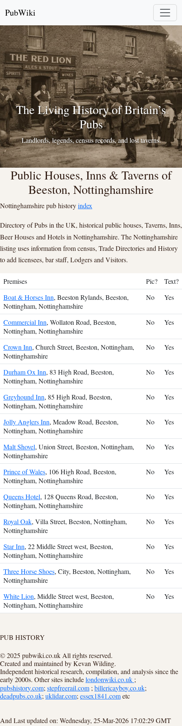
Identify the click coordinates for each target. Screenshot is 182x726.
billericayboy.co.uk (119, 687)
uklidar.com (61, 695)
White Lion (18, 596)
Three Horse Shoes (29, 571)
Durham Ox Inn (24, 371)
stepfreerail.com (68, 687)
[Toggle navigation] (165, 12)
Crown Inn (17, 347)
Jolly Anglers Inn (26, 421)
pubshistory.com (22, 687)
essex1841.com (100, 695)
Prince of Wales (24, 471)
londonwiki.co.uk (109, 679)
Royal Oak (17, 521)
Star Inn (14, 546)
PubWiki (20, 12)
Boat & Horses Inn (28, 297)
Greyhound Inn (23, 396)
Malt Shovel (19, 446)
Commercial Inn (25, 322)
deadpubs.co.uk (21, 695)
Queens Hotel (21, 496)
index (85, 205)
